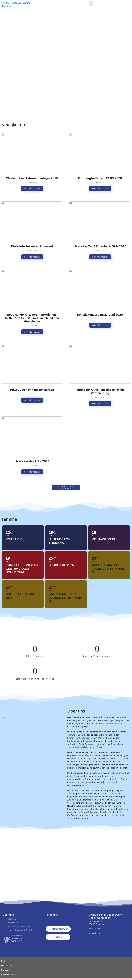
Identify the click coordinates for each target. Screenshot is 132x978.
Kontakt (4, 961)
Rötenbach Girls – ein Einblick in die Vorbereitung (100, 391)
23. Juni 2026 (100, 319)
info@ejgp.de (95, 933)
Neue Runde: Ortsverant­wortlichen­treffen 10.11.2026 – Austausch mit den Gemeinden (32, 318)
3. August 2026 (99, 250)
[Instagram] (55, 920)
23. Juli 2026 (32, 325)
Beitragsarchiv (6, 965)
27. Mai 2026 (32, 465)
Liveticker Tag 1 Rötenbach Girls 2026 (100, 246)
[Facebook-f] (49, 920)
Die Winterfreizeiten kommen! (32, 246)
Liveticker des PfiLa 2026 (32, 461)
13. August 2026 (32, 182)
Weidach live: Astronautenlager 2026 (32, 178)
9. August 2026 (100, 182)
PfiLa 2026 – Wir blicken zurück (32, 389)
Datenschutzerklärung (9, 974)
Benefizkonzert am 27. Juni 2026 (100, 314)
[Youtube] (61, 920)
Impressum (5, 970)
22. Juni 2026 (100, 397)
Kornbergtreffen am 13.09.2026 (100, 178)
